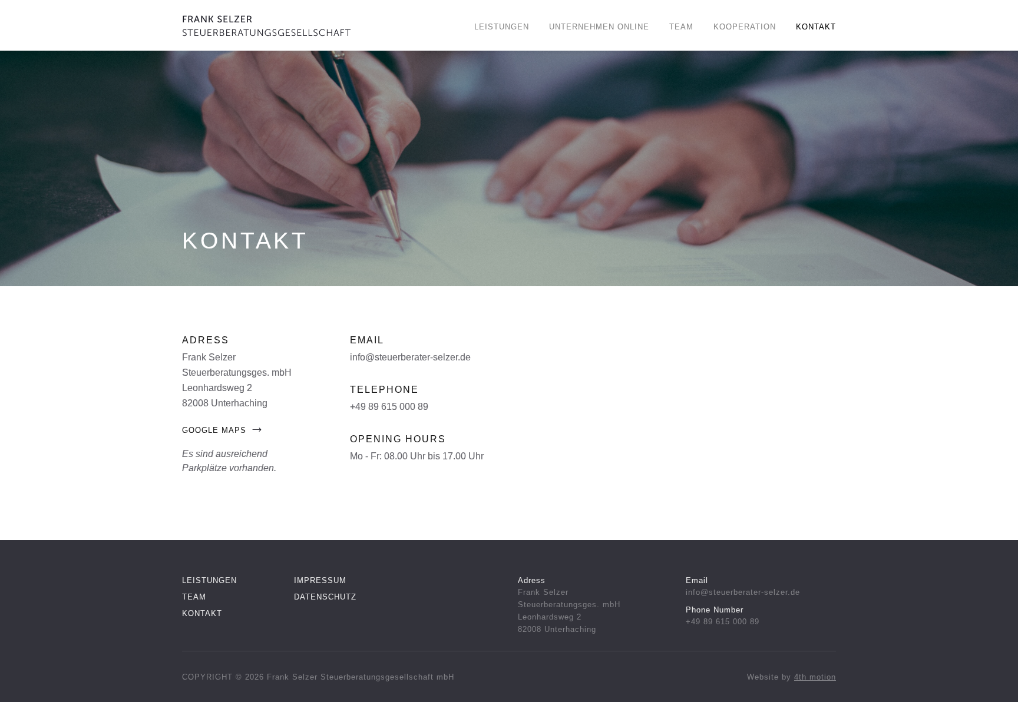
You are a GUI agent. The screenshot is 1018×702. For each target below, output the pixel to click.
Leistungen (501, 26)
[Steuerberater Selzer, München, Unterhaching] (266, 26)
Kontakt (816, 26)
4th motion (815, 677)
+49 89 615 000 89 (722, 621)
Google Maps (214, 430)
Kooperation (744, 26)
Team (681, 26)
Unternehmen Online (599, 26)
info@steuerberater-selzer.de (743, 592)
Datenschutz (325, 596)
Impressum (320, 580)
